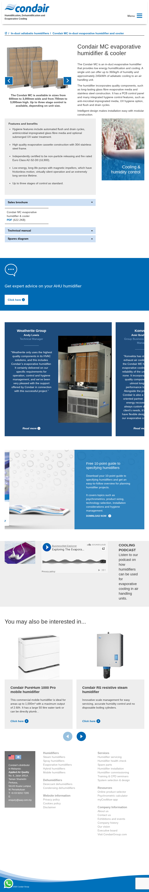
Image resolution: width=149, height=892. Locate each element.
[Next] (81, 736)
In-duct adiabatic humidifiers (30, 33)
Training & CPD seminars (113, 776)
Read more (30, 428)
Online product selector (112, 791)
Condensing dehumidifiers (59, 787)
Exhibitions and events (111, 818)
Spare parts (105, 764)
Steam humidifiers (54, 756)
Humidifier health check (112, 760)
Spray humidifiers (53, 760)
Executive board (107, 830)
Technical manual (19, 230)
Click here (14, 299)
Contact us (104, 815)
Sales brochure (18, 202)
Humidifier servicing (110, 756)
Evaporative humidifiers (57, 764)
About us (103, 811)
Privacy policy (51, 799)
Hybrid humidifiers (54, 768)
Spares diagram (18, 238)
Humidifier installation (111, 768)
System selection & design (114, 780)
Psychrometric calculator (113, 795)
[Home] (6, 33)
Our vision (104, 826)
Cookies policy (52, 803)
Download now (96, 516)
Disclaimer (49, 807)
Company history (108, 822)
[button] (10, 80)
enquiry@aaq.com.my (20, 800)
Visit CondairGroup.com (112, 834)
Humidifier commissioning (113, 772)
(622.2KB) (16, 219)
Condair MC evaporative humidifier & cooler (22, 214)
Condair (27, 7)
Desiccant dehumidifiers (57, 784)
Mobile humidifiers (54, 772)
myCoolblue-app (108, 799)
